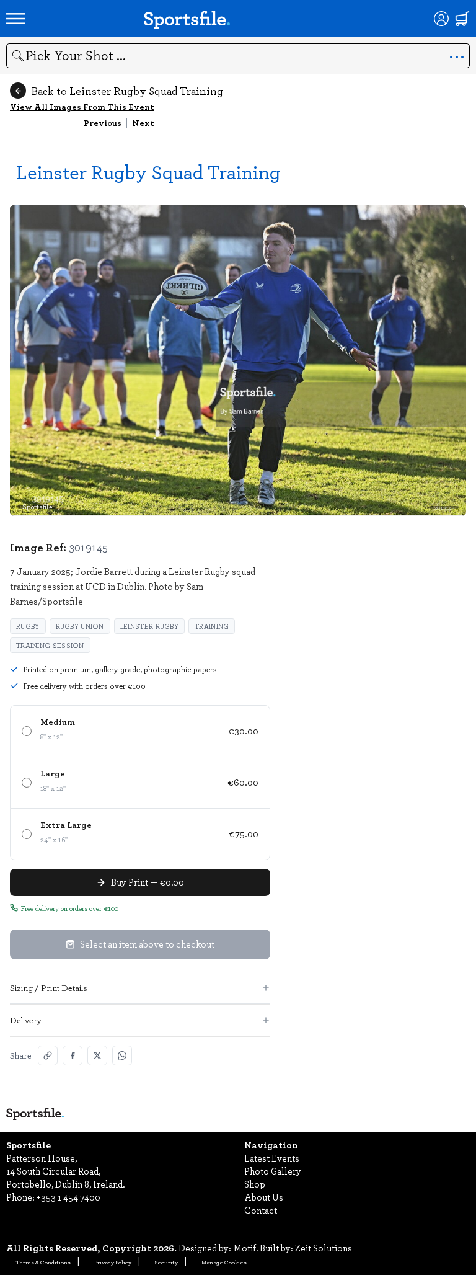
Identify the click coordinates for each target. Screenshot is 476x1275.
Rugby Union (80, 626)
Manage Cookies (224, 1262)
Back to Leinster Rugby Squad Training (127, 90)
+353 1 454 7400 (68, 1197)
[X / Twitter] (97, 1055)
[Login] (441, 18)
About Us (263, 1197)
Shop (254, 1184)
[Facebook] (72, 1055)
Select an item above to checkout (147, 944)
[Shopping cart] (462, 18)
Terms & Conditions (43, 1262)
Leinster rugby (149, 626)
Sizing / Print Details (48, 987)
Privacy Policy (112, 1262)
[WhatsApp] (122, 1055)
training (212, 626)
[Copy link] (48, 1055)
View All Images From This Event (82, 106)
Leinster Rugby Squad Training (148, 171)
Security (166, 1262)
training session (50, 645)
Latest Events (271, 1158)
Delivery (26, 1020)
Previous (102, 122)
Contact (260, 1210)
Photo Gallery (272, 1171)
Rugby (28, 626)
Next (143, 122)
